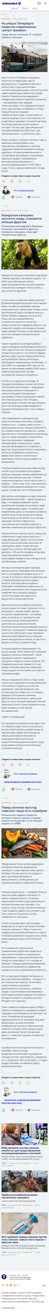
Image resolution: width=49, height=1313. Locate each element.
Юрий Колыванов (26, 190)
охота (33, 781)
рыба (19, 1103)
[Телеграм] (12, 181)
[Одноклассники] (20, 181)
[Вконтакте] (4, 181)
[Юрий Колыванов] (8, 190)
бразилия (25, 781)
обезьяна (8, 781)
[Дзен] (28, 181)
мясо (39, 781)
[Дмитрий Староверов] (8, 773)
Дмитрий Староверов (28, 774)
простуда (6, 1103)
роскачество (10, 1100)
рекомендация (33, 1100)
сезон (13, 1103)
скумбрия (21, 1100)
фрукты (17, 781)
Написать (19, 197)
